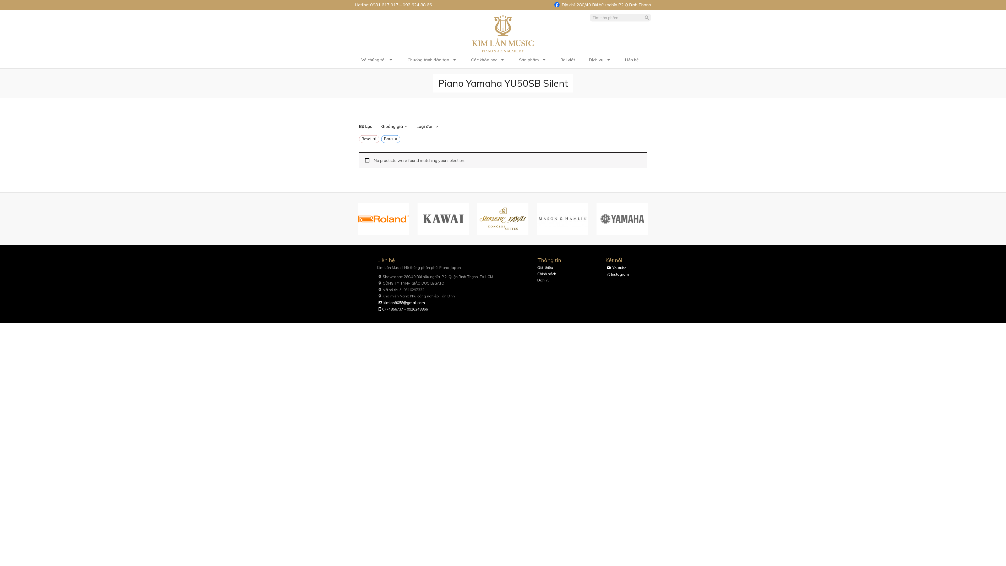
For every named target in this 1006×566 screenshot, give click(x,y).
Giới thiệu (545, 267)
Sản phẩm (529, 59)
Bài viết (567, 59)
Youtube (619, 267)
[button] (352, 219)
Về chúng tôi (373, 59)
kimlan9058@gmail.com (404, 302)
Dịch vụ (596, 59)
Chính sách (546, 273)
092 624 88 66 (417, 4)
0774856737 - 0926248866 (405, 309)
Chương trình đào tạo (428, 59)
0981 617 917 (384, 4)
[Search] (647, 17)
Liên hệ (632, 59)
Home (364, 111)
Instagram (620, 274)
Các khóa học (484, 59)
